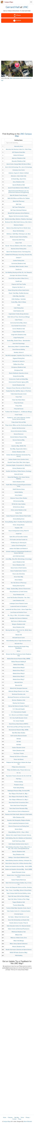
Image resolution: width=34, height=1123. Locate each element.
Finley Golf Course (18, 408)
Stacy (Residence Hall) (18, 854)
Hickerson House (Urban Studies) (18, 498)
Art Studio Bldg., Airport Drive (18, 179)
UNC (25, 7)
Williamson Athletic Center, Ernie (19, 937)
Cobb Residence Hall (18, 311)
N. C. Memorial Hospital (19, 709)
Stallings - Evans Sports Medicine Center (18, 857)
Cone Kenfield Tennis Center (18, 325)
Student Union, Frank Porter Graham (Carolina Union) (18, 876)
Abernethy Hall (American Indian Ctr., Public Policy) (18, 149)
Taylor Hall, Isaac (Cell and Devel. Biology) (18, 896)
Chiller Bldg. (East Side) (19, 296)
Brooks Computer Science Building (18, 237)
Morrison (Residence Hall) (18, 700)
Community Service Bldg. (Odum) (18, 323)
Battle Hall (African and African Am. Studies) (19, 198)
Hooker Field (18, 513)
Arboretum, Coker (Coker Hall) (18, 176)
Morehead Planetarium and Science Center (18, 697)
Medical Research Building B (18, 661)
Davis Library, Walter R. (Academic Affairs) (18, 346)
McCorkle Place (19, 643)
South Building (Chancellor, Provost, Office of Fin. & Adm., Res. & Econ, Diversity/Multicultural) (18, 847)
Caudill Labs (19, 281)
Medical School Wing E (18, 676)
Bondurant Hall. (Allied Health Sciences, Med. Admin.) (18, 222)
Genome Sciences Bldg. (19, 440)
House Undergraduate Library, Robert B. (19, 530)
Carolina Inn (19, 269)
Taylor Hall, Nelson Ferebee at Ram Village (18, 899)
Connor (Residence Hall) (18, 328)
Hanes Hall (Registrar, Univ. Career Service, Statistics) (19, 477)
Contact (14, 1119)
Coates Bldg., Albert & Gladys (18, 302)
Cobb (18, 305)
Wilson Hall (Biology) (19, 940)
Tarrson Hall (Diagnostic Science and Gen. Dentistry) (18, 887)
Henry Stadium (18, 495)
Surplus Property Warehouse (18, 880)
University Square (18, 914)
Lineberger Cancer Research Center (18, 603)
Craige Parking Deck (19, 337)
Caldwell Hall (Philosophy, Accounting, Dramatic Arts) (18, 254)
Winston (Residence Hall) (18, 946)
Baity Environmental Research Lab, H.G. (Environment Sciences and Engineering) (18, 191)
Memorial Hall (18, 685)
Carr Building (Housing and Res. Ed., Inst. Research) (18, 272)
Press (19, 1119)
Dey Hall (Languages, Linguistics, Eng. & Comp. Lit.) (19, 355)
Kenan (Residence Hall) (19, 565)
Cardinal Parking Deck (18, 260)
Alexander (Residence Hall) (18, 161)
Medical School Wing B (18, 667)
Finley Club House (18, 403)
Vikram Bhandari (28, 1121)
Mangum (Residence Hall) (18, 624)
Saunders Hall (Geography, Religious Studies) (18, 820)
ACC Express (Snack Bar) (18, 152)
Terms (22, 1117)
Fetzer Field (19, 397)
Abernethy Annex (18, 146)
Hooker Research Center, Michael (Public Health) (18, 516)
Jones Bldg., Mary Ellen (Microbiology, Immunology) (19, 559)
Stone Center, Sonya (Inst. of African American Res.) (18, 863)
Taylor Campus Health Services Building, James (19, 893)
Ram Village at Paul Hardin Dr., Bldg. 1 (18, 793)
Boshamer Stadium (18, 225)
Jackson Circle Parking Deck (19, 545)
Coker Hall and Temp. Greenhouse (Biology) (19, 317)
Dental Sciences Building (18, 349)
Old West (18, 744)
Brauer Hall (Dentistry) (18, 231)
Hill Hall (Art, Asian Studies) (18, 504)
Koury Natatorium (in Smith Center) (18, 591)
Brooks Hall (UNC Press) (18, 240)
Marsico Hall (19, 634)
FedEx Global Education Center (19, 394)
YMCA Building (18, 955)
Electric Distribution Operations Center (18, 373)
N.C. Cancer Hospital (18, 721)
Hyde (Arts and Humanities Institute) (19, 536)
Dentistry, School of (18, 352)
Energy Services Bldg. (18, 376)
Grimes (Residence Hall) (18, 468)
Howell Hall (18, 533)
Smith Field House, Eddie (18, 841)
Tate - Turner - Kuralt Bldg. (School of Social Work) (18, 890)
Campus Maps (8, 2)
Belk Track (18, 204)
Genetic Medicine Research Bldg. (18, 437)
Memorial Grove (19, 682)
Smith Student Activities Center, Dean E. (19, 844)
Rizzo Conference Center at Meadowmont (18, 811)
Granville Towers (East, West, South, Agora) (19, 462)
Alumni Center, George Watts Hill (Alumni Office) (19, 164)
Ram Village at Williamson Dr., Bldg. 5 (18, 799)
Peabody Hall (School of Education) (19, 756)
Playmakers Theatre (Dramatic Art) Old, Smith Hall (18, 776)
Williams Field (18, 934)
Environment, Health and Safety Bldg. (18, 379)
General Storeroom (18, 434)
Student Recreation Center (18, 872)
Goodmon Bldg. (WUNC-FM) (18, 446)
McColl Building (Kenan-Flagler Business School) (18, 640)
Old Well (19, 741)
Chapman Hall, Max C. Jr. (18, 287)
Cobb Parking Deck (18, 308)
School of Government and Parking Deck (18, 826)
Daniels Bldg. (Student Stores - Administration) (18, 340)
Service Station (18, 829)
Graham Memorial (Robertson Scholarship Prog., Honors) (18, 455)
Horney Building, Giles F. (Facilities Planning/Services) (18, 522)
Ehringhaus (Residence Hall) (18, 367)
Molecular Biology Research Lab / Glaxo (19, 691)
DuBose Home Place (18, 364)
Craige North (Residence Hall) (18, 334)
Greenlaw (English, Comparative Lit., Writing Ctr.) (18, 465)
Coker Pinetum (18, 320)
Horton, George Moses (18, 525)
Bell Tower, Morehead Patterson (19, 210)
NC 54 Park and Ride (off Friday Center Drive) (18, 727)
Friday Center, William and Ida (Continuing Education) (18, 425)
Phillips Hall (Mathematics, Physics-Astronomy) (18, 770)
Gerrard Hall (13, 7)
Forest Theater (18, 414)
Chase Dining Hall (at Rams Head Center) (18, 290)
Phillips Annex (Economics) (18, 767)
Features (10, 1117)
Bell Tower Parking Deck (19, 207)
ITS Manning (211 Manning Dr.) (19, 542)
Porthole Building (18, 781)
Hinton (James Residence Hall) (18, 510)
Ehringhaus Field (18, 370)
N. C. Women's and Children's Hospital (18, 715)
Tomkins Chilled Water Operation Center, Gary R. (18, 908)
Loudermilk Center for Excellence (18, 606)
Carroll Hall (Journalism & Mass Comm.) (19, 278)
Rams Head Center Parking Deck (18, 805)
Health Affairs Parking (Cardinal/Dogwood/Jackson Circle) (18, 485)
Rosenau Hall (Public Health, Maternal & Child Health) (18, 814)
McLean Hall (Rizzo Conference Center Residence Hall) (18, 654)
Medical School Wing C (18, 670)
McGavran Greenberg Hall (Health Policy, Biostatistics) (18, 647)
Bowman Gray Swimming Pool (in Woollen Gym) (19, 228)
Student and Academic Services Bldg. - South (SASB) (18, 869)
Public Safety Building (18, 787)
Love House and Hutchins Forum (18, 612)
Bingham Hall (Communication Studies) (18, 216)
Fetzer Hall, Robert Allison (18, 400)
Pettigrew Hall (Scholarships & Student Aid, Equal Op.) (18, 763)
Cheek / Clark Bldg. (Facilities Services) (18, 293)
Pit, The (19, 773)
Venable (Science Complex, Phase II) (18, 923)
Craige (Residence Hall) (19, 331)
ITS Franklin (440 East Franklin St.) (18, 539)
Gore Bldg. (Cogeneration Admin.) (18, 449)
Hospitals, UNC (18, 527)
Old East (19, 738)
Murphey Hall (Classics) (19, 703)
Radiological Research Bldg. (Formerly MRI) (19, 790)
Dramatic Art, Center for (19, 361)
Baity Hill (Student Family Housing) (18, 195)
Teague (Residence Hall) (18, 902)
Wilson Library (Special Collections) (18, 943)
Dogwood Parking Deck (19, 358)
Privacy (27, 1117)
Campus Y (18, 257)
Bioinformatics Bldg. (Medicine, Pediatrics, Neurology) (18, 219)
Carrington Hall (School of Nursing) (18, 275)
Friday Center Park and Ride (18, 422)
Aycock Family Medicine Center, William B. (18, 188)
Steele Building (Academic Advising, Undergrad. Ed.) (19, 860)
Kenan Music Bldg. (18, 577)
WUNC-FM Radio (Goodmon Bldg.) (18, 952)
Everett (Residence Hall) (19, 385)
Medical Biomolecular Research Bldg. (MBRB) (18, 658)
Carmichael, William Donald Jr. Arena (18, 266)
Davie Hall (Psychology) (19, 343)
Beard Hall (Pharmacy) (18, 201)
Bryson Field (18, 243)
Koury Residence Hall (18, 594)
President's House (18, 784)
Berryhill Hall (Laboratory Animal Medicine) (18, 213)
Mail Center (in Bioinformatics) (18, 621)
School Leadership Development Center (19, 823)
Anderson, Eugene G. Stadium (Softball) (19, 173)
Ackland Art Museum (18, 155)
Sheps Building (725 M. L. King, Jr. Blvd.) (18, 832)
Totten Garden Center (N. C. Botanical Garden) (18, 911)
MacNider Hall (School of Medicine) (18, 618)
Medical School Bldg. (18, 664)
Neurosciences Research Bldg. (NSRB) (18, 730)
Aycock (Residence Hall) (19, 185)
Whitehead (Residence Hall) (19, 932)
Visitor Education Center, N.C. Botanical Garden (19, 926)
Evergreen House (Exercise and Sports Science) (19, 388)
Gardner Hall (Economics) (18, 428)
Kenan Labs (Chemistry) (19, 574)
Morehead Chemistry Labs (18, 694)
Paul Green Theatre (19, 753)
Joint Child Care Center (19, 556)
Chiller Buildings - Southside (19, 299)
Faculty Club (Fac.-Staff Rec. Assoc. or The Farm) (18, 391)
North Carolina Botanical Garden (19, 735)
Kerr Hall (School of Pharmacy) (18, 582)
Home (4, 1117)
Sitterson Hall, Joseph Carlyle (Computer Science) (18, 835)
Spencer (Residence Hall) (18, 851)
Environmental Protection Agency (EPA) (19, 382)
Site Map (16, 1117)
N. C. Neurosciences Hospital (18, 712)
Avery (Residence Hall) (18, 182)
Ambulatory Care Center (19, 170)
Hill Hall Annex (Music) (18, 507)
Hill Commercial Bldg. (18, 501)
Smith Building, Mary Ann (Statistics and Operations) (19, 838)
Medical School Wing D (18, 673)
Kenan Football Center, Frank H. (19, 571)
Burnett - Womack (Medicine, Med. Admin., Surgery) (19, 245)
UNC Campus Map (23, 134)
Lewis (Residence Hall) (18, 600)
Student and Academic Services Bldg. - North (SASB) (18, 866)
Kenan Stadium (18, 579)
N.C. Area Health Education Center (18, 718)
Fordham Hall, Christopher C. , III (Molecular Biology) (18, 411)
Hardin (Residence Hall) (19, 481)
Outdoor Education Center (18, 747)
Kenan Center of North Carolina (19, 568)
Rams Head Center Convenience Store (18, 802)
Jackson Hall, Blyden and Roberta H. (18, 548)
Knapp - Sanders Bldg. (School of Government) (18, 588)
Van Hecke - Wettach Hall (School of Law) (18, 917)
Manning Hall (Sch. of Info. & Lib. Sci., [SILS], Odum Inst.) (19, 630)
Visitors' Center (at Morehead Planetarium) (18, 929)
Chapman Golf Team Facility (19, 284)
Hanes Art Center (18, 474)
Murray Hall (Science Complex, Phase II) (18, 706)
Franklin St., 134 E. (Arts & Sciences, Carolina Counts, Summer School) (18, 418)
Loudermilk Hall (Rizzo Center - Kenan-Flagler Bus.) (19, 609)
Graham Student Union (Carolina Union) (19, 459)
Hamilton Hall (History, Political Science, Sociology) (18, 471)
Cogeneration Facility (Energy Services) (19, 314)
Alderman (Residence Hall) (18, 158)
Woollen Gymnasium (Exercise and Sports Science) (19, 949)
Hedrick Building (19, 492)
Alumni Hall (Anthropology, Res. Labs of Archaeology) (18, 167)
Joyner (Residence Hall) (19, 562)
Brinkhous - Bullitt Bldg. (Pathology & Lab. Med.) (19, 234)
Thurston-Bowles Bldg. (18, 905)
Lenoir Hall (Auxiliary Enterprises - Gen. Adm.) (18, 597)
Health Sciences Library (19, 489)
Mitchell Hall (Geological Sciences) (18, 688)
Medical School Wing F (18, 679)
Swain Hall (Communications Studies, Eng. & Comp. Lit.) (19, 883)
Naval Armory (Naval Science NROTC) (18, 724)
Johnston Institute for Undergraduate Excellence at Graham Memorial (18, 552)
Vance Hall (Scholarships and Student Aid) (18, 920)
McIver (18, 651)
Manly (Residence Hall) (18, 627)
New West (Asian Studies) (18, 732)
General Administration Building (18, 431)
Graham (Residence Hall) (18, 452)
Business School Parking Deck (18, 248)
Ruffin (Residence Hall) (18, 817)
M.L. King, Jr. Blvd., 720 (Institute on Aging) (18, 615)
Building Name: (18, 140)
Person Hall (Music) (19, 759)
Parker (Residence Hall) (19, 750)
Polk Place (18, 779)
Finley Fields (18, 406)
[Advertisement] (17, 41)
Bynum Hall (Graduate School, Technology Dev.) (19, 251)
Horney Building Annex (18, 519)
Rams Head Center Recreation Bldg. (18, 808)
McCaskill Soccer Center (18, 637)
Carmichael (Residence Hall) (18, 263)
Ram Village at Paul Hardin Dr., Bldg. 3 (18, 796)
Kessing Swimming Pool (19, 585)
